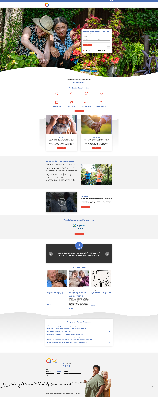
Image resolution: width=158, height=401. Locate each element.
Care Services (78, 4)
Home (68, 79)
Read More (49, 303)
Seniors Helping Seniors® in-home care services (54, 288)
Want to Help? (96, 137)
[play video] (62, 202)
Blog (100, 4)
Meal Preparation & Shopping (71, 107)
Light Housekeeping (86, 106)
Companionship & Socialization (57, 97)
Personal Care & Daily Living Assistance (71, 97)
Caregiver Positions (87, 4)
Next (107, 253)
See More (79, 110)
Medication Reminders (101, 106)
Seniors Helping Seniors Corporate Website (72, 371)
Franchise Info (110, 4)
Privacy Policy (55, 389)
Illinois (75, 79)
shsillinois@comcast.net (90, 50)
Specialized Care (57, 106)
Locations (95, 4)
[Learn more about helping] (96, 124)
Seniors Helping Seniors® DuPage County (70, 355)
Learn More (62, 147)
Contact (104, 4)
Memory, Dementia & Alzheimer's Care (86, 97)
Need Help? (61, 137)
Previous (51, 253)
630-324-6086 (100, 1)
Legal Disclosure (49, 389)
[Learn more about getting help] (61, 124)
